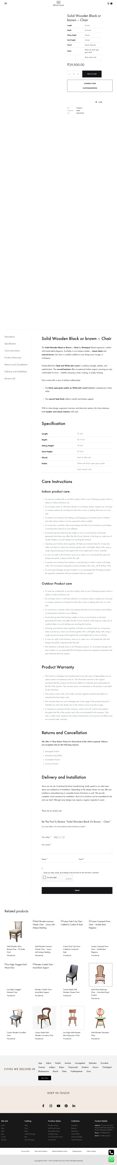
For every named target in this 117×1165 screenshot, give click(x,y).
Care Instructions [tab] (12, 350)
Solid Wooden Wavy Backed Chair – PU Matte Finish (16, 949)
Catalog (28, 1121)
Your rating (46, 837)
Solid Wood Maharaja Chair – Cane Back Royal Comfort (100, 992)
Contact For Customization (90, 85)
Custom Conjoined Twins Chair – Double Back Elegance (99, 949)
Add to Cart (92, 74)
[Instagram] (50, 1105)
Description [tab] (10, 336)
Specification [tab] (10, 343)
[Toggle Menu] (6, 3)
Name (45, 859)
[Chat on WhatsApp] (111, 1159)
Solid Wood (80, 113)
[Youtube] (58, 1105)
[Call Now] (111, 1152)
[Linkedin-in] (73, 1105)
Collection (75, 1121)
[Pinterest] (66, 1105)
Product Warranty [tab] (13, 357)
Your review (47, 845)
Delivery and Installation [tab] (16, 371)
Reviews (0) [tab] (10, 378)
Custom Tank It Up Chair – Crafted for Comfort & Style (72, 949)
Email (81, 859)
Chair (78, 110)
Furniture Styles (54, 1121)
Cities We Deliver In (19, 1069)
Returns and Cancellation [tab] (16, 364)
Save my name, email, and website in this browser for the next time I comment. (71, 872)
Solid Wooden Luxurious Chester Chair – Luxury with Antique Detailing (43, 949)
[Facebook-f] (43, 1105)
